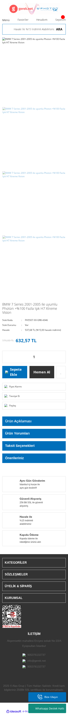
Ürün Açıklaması (18, 421)
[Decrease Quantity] (5, 357)
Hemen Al (41, 372)
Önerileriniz (14, 458)
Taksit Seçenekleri (20, 446)
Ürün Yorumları (17, 433)
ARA (59, 29)
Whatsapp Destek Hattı (49, 708)
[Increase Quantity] (63, 357)
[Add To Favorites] (61, 372)
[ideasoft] (13, 711)
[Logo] (34, 8)
